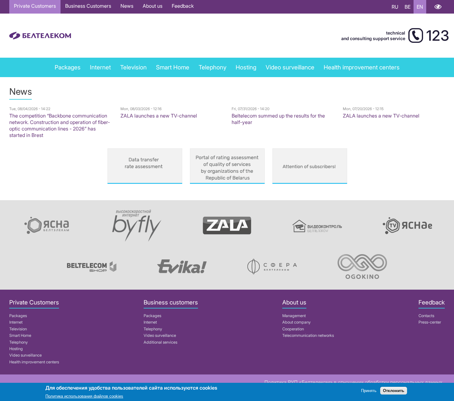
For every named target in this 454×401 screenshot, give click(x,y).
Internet (100, 67)
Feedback (183, 6)
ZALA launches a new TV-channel (158, 116)
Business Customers (88, 6)
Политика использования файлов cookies (84, 396)
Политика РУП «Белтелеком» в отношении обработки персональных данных (353, 382)
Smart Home (172, 67)
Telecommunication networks (308, 335)
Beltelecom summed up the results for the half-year (278, 119)
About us (152, 6)
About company (296, 322)
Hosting (16, 348)
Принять (368, 391)
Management (294, 315)
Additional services (160, 342)
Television (133, 67)
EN (420, 7)
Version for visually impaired (438, 7)
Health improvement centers (362, 67)
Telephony (18, 342)
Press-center (429, 322)
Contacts (426, 315)
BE (407, 7)
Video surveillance (290, 67)
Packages (18, 315)
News (126, 6)
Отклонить (393, 391)
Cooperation (293, 329)
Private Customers (35, 6)
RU (395, 7)
